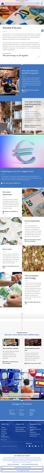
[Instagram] (32, 446)
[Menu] (42, 3)
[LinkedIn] (29, 446)
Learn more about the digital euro (11, 183)
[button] (42, 1)
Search (38, 3)
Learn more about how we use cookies (30, 464)
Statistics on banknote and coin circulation (10, 362)
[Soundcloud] (38, 446)
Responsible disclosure (20, 431)
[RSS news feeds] (41, 446)
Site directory (4, 439)
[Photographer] (43, 23)
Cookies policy (33, 432)
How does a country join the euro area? (17, 395)
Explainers (3, 431)
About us (3, 427)
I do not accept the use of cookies (23, 470)
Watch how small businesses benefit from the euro (33, 126)
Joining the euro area (21, 414)
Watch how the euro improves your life (30, 91)
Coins (20, 412)
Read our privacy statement (13, 464)
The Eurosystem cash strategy (12, 413)
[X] (26, 446)
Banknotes (21, 410)
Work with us (4, 429)
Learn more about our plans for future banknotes (33, 240)
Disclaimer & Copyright (20, 427)
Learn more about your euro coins (11, 267)
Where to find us (5, 436)
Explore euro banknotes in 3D (10, 212)
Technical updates (19, 429)
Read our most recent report (33, 363)
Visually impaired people (31, 414)
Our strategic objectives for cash (32, 303)
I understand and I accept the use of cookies (23, 467)
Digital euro (12, 410)
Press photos (4, 433)
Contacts (3, 434)
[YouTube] (35, 446)
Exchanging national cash (32, 410)
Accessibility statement (35, 434)
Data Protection (33, 427)
